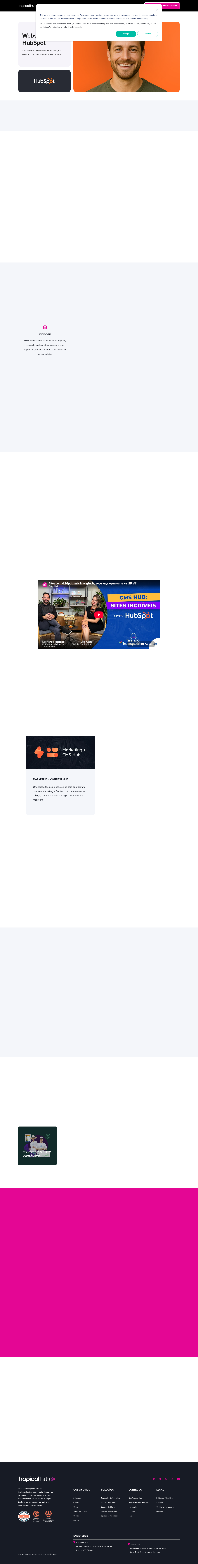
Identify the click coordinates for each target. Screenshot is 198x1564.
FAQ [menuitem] (130, 1516)
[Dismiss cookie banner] (157, 10)
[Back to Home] (28, 6)
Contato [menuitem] (76, 1516)
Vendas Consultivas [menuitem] (108, 1503)
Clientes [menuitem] (76, 1503)
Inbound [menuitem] (132, 1511)
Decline (148, 34)
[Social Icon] (155, 1479)
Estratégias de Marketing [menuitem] (110, 1498)
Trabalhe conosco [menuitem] (79, 1511)
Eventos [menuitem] (76, 1520)
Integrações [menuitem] (133, 1507)
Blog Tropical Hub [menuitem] (135, 1498)
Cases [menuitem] (75, 1507)
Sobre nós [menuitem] (77, 1498)
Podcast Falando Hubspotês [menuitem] (139, 1503)
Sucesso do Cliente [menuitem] (108, 1507)
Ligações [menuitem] (159, 1511)
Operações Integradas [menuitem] (109, 1516)
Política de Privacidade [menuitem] (164, 1498)
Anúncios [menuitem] (159, 1503)
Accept (126, 34)
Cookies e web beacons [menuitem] (165, 1507)
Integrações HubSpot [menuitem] (109, 1511)
